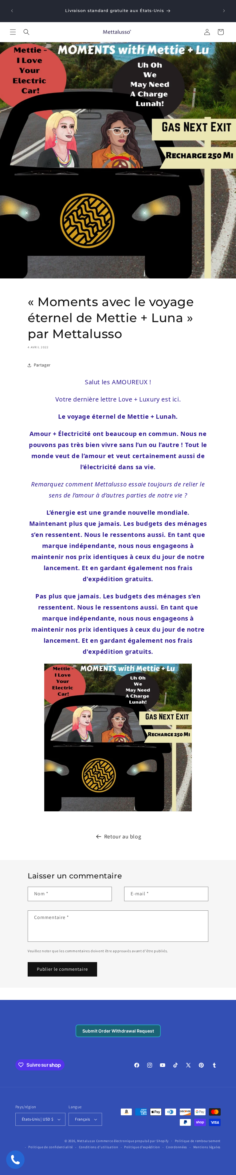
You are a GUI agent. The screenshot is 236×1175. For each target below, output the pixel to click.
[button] (13, 32)
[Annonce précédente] (12, 11)
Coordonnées (176, 1147)
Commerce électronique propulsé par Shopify (132, 1141)
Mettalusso (86, 1141)
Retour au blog (122, 836)
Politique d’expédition (142, 1147)
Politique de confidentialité (50, 1147)
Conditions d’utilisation (98, 1147)
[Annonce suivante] (224, 11)
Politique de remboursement (198, 1141)
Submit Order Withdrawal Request (118, 1030)
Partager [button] (42, 365)
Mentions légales (207, 1147)
